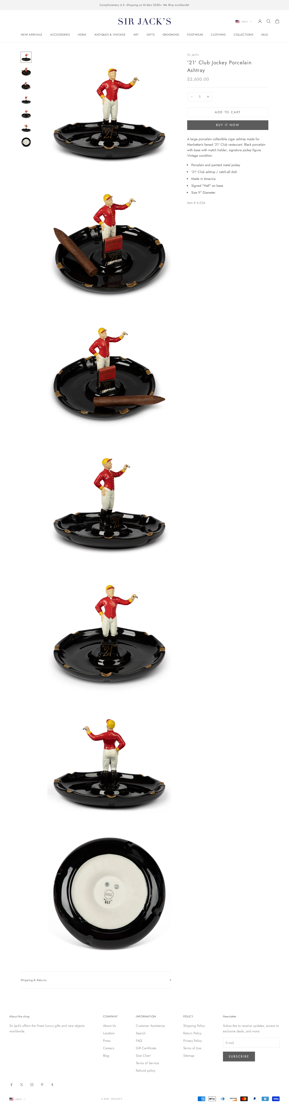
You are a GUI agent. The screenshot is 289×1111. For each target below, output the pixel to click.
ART (136, 35)
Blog (106, 1055)
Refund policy (145, 1070)
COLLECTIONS (243, 35)
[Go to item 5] (26, 113)
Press (106, 1040)
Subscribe (239, 1056)
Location (109, 1033)
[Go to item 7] (26, 142)
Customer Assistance (150, 1025)
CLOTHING (218, 35)
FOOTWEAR (195, 35)
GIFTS (151, 35)
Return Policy (192, 1033)
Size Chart (143, 1055)
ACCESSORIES (60, 35)
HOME (82, 35)
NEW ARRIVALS (31, 35)
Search (140, 1033)
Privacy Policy (192, 1040)
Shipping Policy (194, 1025)
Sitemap (188, 1055)
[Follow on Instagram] (32, 1085)
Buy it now (227, 125)
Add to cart (228, 112)
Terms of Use (192, 1048)
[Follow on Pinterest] (42, 1085)
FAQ (139, 1040)
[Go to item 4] (26, 99)
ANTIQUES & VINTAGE (110, 35)
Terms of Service (147, 1063)
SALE (264, 35)
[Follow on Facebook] (11, 1085)
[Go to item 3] (26, 85)
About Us (109, 1025)
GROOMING (171, 35)
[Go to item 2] (26, 71)
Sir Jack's (193, 55)
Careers (108, 1048)
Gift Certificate (146, 1048)
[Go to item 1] (26, 57)
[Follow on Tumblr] (52, 1085)
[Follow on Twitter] (22, 1085)
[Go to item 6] (26, 127)
